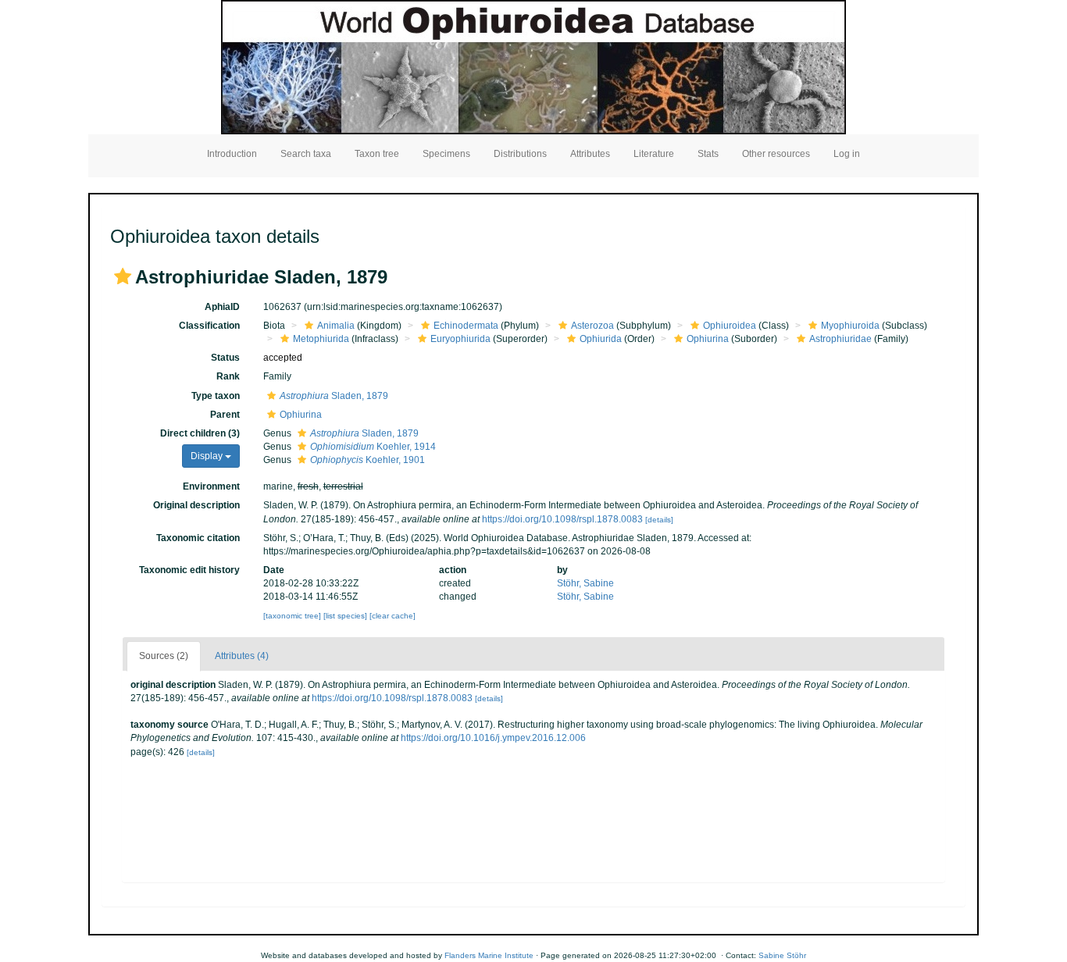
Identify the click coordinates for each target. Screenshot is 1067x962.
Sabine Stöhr (782, 955)
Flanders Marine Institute (489, 955)
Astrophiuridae (840, 338)
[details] (659, 519)
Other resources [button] (776, 153)
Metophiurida (321, 338)
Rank (228, 376)
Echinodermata (466, 325)
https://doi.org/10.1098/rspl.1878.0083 (562, 519)
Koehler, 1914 (373, 446)
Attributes (590, 153)
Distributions (520, 153)
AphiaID (222, 306)
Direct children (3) (200, 433)
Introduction (232, 153)
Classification (209, 325)
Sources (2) (163, 655)
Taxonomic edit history (189, 570)
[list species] (346, 615)
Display (208, 456)
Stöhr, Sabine (585, 583)
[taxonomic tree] (293, 615)
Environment (211, 486)
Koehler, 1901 (367, 459)
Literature (653, 153)
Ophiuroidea (729, 325)
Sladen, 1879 (334, 395)
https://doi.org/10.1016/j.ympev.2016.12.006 (493, 737)
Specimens (446, 153)
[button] (122, 276)
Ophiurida (601, 338)
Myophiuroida (850, 325)
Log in (846, 153)
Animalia (336, 325)
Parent (225, 414)
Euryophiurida (460, 338)
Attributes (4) (242, 655)
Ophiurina (708, 338)
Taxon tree (377, 153)
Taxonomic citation (198, 538)
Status (225, 357)
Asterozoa (592, 325)
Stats (708, 153)
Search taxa (305, 153)
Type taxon (215, 395)
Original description (196, 505)
